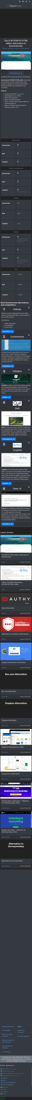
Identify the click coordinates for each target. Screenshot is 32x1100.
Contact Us (4, 1078)
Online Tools (5, 696)
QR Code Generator (23, 1036)
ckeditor (5, 397)
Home (5, 48)
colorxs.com (9, 1069)
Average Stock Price (8, 1026)
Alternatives (11, 48)
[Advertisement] (16, 23)
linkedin (4, 1089)
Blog (20, 1026)
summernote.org (15, 73)
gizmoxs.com (8, 1071)
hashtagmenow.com (13, 1073)
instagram (5, 1091)
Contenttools (6, 366)
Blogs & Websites (6, 808)
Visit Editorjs (6, 331)
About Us (3, 1080)
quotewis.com (10, 1075)
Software (4, 613)
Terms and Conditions (7, 1084)
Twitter (4, 1094)
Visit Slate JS (6, 524)
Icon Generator (6, 1051)
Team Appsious (25, 48)
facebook (5, 1087)
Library (16, 48)
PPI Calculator (6, 1030)
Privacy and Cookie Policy (8, 1082)
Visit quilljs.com (7, 439)
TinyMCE (5, 483)
